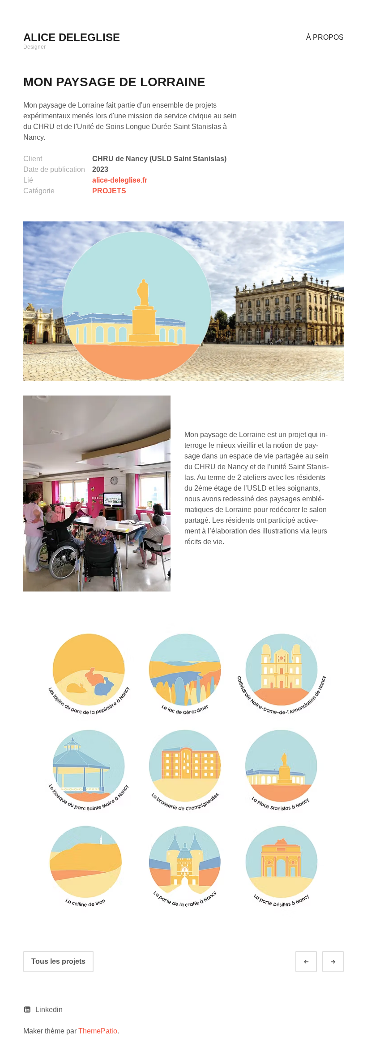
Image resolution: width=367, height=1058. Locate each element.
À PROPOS (325, 37)
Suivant (341, 962)
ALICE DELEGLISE (71, 37)
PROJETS (109, 191)
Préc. (314, 962)
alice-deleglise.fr (119, 180)
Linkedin (49, 1009)
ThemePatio (97, 1031)
